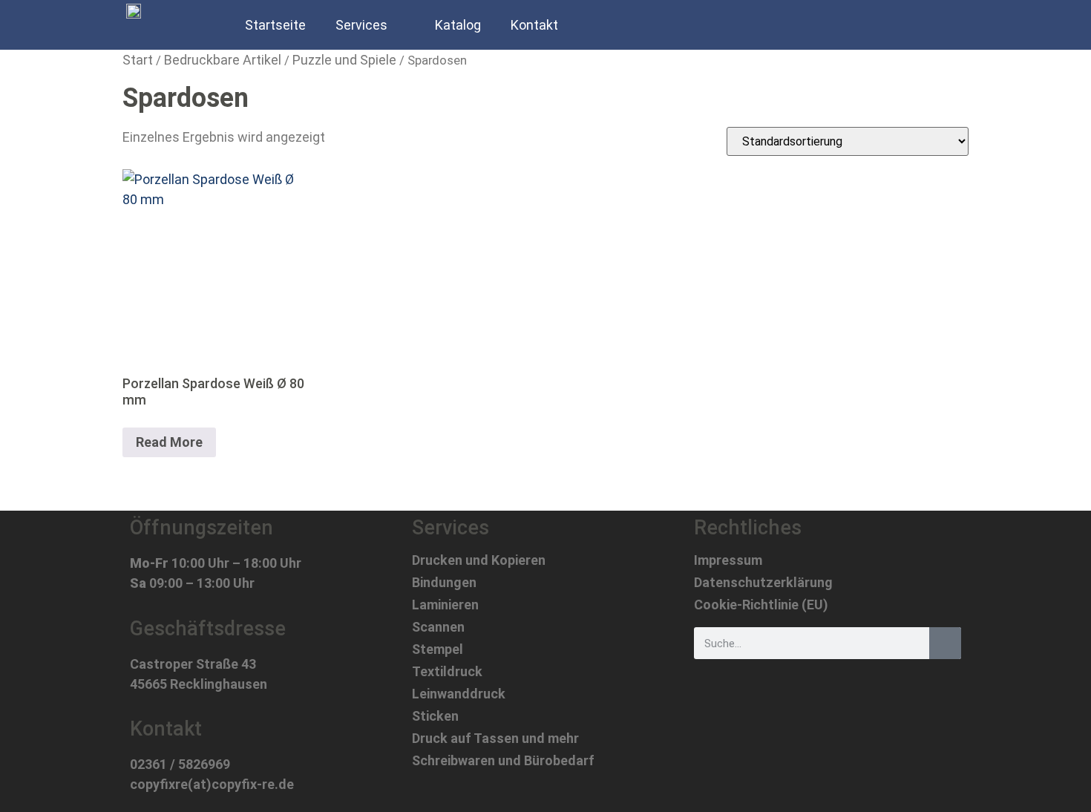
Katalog (458, 25)
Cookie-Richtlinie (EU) (761, 604)
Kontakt (534, 25)
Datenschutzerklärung (763, 582)
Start (137, 60)
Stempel (437, 649)
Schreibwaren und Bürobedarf (503, 760)
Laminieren (445, 604)
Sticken (435, 716)
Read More (169, 442)
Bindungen (444, 582)
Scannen (438, 627)
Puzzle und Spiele (344, 60)
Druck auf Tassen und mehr (495, 738)
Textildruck (447, 671)
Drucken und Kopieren (479, 560)
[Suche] (945, 643)
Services (361, 25)
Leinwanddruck (458, 694)
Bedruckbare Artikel (222, 60)
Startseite (275, 25)
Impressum (728, 560)
